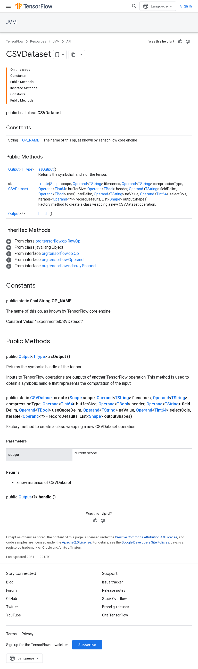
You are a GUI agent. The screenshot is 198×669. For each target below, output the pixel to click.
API (68, 41)
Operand (80, 184)
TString (95, 184)
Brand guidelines (115, 607)
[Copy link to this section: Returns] (25, 472)
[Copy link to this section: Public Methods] (48, 157)
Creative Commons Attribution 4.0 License (146, 537)
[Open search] (134, 6)
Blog (9, 582)
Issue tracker (112, 582)
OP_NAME (30, 140)
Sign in (186, 6)
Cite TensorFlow (115, 615)
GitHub (11, 599)
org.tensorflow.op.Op (60, 253)
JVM (11, 22)
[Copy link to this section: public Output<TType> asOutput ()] (76, 357)
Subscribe (87, 644)
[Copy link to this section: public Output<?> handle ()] (62, 497)
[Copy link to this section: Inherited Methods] (55, 231)
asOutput (46, 169)
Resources (38, 41)
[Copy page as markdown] (73, 54)
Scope (55, 184)
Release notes (113, 590)
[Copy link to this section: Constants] (36, 128)
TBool (108, 189)
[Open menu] (8, 6)
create (43, 184)
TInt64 (60, 189)
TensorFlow (14, 41)
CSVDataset (18, 189)
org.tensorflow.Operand (63, 259)
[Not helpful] (188, 41)
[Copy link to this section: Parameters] (32, 441)
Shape (115, 199)
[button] (43, 241)
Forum (11, 590)
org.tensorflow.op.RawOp (58, 241)
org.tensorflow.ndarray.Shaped (69, 265)
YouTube (13, 615)
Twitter (12, 607)
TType (27, 169)
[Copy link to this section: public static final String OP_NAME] (77, 301)
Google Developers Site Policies (145, 542)
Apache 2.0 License (76, 542)
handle (44, 214)
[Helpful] (180, 41)
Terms (11, 634)
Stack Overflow (114, 599)
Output (14, 169)
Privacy (28, 634)
